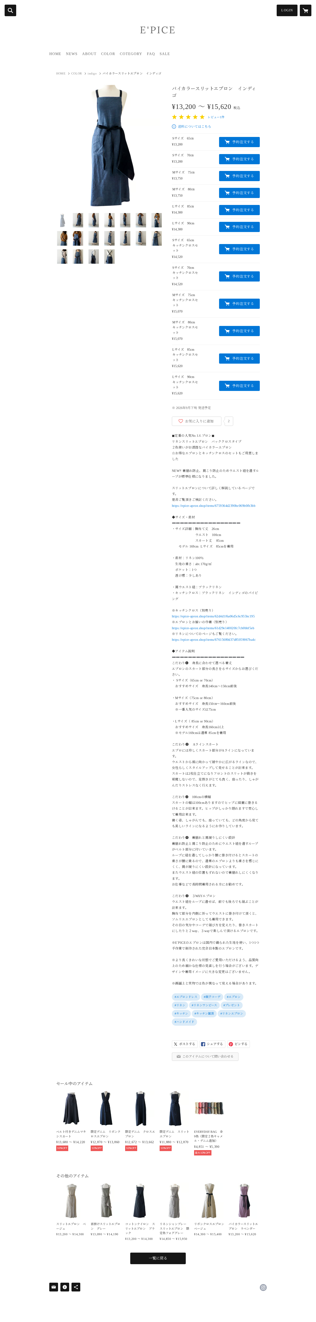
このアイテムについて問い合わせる (208, 1056)
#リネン (180, 1005)
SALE (165, 54)
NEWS (71, 54)
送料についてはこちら (194, 126)
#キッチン (181, 1013)
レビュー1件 (216, 117)
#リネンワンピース (204, 1005)
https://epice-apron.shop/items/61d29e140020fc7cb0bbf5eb (213, 628)
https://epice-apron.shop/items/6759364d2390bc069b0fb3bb (213, 506)
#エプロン (234, 997)
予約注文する (243, 142)
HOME (55, 54)
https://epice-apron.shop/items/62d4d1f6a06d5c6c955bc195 (213, 616)
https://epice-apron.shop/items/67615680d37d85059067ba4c (214, 639)
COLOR (108, 54)
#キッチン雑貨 (204, 1013)
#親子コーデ (212, 997)
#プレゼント (231, 1005)
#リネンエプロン (231, 1013)
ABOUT (89, 54)
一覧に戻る (158, 1258)
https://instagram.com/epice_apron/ (263, 1287)
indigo (92, 73)
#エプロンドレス (186, 997)
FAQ (151, 54)
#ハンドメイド (184, 1022)
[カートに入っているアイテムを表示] (305, 10)
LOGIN (287, 10)
